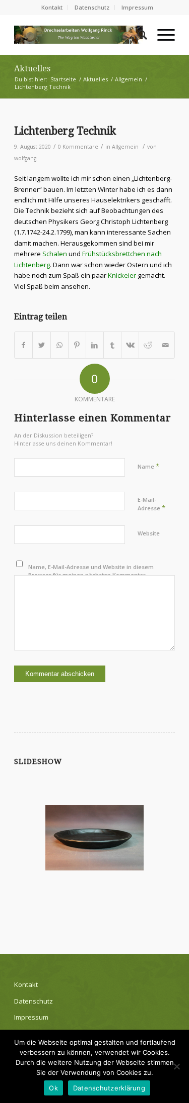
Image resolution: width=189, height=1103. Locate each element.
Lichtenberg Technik (65, 131)
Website (149, 533)
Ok (53, 1088)
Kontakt (51, 7)
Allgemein (125, 146)
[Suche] (137, 35)
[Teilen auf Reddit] (147, 345)
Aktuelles (32, 68)
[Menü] (161, 35)
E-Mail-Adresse (151, 504)
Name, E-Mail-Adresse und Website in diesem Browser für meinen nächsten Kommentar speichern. (91, 575)
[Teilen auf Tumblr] (112, 345)
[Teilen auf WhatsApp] (59, 345)
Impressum (137, 7)
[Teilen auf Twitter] (41, 345)
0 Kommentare (78, 146)
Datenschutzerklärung (109, 1088)
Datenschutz (92, 7)
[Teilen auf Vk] (130, 345)
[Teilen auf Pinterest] (77, 345)
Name (148, 466)
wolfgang (25, 158)
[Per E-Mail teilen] (165, 345)
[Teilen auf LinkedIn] (94, 345)
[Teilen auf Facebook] (23, 345)
